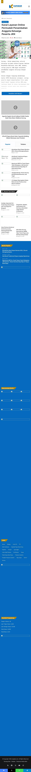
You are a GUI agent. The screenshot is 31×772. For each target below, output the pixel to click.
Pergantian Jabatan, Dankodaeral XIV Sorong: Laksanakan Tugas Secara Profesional (22, 208)
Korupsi (10, 549)
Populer (7, 144)
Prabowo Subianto (19, 555)
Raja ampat (19, 557)
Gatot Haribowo (5, 547)
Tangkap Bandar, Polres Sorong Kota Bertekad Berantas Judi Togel (20, 174)
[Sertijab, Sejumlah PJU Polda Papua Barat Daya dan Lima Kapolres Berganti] (8, 198)
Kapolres (4, 549)
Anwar (3, 544)
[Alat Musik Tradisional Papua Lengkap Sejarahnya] (6, 159)
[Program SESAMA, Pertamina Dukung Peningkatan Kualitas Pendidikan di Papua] (5, 395)
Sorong (3, 560)
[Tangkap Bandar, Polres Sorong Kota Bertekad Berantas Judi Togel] (6, 175)
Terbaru (23, 144)
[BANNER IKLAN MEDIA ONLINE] (15, 12)
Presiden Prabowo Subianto (8, 557)
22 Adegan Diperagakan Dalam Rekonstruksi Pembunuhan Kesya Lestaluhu (20, 182)
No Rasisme (16, 552)
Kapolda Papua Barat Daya (17, 547)
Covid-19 (15, 544)
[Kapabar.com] (15, 6)
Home (4, 18)
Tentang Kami (7, 761)
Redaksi (13, 761)
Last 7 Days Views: (6, 624)
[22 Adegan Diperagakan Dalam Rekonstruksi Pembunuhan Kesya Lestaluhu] (6, 182)
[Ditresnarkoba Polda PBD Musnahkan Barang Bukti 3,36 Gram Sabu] (25, 402)
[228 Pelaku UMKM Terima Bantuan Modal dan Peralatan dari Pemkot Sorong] (5, 412)
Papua (22, 552)
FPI (20, 544)
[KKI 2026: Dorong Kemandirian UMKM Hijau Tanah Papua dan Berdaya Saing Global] (23, 222)
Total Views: (4, 629)
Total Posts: (4, 631)
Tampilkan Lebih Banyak (15, 93)
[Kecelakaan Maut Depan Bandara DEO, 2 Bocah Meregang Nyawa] (6, 152)
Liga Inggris (16, 549)
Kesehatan (9, 18)
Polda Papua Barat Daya (7, 555)
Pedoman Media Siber (21, 761)
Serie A (25, 557)
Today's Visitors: (5, 621)
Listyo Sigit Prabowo (6, 552)
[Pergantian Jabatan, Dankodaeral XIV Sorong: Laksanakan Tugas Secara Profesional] (23, 198)
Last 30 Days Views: (6, 626)
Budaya (9, 544)
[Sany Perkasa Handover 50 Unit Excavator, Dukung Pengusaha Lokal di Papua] (8, 221)
